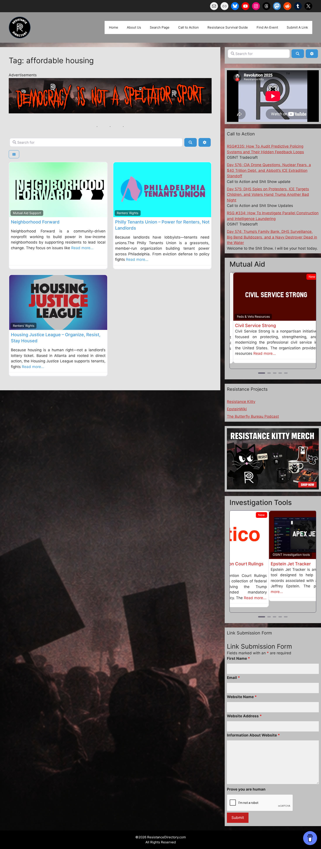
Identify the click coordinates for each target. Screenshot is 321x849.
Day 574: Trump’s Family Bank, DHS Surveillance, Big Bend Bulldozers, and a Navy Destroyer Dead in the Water (272, 237)
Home (113, 27)
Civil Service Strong (252, 325)
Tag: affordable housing (51, 60)
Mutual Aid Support (27, 213)
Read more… (82, 248)
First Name (238, 652)
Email (233, 671)
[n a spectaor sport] (110, 112)
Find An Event (267, 27)
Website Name (242, 690)
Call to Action (188, 27)
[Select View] (14, 154)
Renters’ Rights (127, 213)
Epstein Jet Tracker (252, 563)
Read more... (261, 353)
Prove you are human (246, 783)
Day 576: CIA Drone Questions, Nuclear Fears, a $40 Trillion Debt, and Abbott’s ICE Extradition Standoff (269, 170)
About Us (134, 27)
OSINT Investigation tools (252, 554)
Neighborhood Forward (35, 222)
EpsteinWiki (237, 408)
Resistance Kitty (241, 401)
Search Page (159, 27)
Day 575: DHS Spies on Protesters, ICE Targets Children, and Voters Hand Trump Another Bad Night (268, 194)
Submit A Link (297, 27)
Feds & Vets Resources (250, 316)
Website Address (244, 709)
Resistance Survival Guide (227, 27)
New (308, 276)
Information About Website (253, 728)
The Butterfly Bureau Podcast (253, 416)
